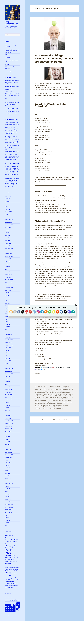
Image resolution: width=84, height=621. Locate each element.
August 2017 (8, 462)
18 (8, 608)
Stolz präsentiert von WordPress (61, 419)
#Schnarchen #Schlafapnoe (64, 399)
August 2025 (8, 227)
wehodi (45, 386)
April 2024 (7, 269)
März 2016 (7, 496)
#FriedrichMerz (10, 555)
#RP (56, 397)
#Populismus (11, 570)
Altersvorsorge (9, 578)
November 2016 (9, 483)
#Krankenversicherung (45, 392)
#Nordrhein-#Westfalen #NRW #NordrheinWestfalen (54, 394)
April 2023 (7, 300)
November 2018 (9, 423)
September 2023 (9, 287)
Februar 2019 (8, 415)
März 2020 (7, 387)
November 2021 (9, 342)
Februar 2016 (8, 499)
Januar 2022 (8, 337)
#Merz (8, 564)
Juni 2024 (7, 264)
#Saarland (66, 397)
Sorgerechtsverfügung (62, 405)
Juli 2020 (7, 376)
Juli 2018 (7, 434)
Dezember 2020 (9, 366)
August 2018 (8, 431)
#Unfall (49, 400)
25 (8, 611)
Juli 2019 (7, 402)
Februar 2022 (8, 334)
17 (6, 608)
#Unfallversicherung (57, 400)
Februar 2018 (8, 447)
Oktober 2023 (8, 285)
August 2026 (8, 196)
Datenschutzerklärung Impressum (43, 419)
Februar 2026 (8, 211)
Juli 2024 (7, 261)
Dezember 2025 (9, 217)
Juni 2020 (7, 379)
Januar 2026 (8, 214)
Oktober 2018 (8, 426)
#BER (53, 388)
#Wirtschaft (16, 573)
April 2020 (7, 384)
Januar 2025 (8, 245)
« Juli (8, 615)
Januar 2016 (8, 502)
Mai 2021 (7, 353)
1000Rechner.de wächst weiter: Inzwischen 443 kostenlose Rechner (12, 82)
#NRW (56, 395)
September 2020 (9, 373)
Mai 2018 (7, 439)
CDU (15, 578)
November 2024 (9, 251)
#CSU (6, 542)
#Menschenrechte (15, 561)
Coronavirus (11, 579)
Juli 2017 (7, 465)
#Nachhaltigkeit (15, 569)
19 (10, 608)
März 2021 (7, 358)
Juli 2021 (7, 350)
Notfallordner (16, 583)
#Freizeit (71, 389)
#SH (36, 400)
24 (6, 611)
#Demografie (51, 389)
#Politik (7, 570)
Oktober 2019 (8, 400)
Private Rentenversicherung (41, 403)
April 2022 (7, 329)
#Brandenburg (65, 388)
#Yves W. (6, 575)
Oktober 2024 (8, 253)
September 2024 (9, 256)
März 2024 (7, 272)
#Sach (71, 397)
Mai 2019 (7, 407)
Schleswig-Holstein (51, 405)
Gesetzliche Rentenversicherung (57, 402)
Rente (60, 403)
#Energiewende (10, 546)
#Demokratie (12, 542)
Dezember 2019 (9, 394)
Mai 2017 (7, 470)
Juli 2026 (7, 198)
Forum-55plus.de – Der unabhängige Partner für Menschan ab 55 (12, 50)
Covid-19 (16, 579)
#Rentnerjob (42, 397)
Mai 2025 (7, 235)
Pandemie (6, 585)
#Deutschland (9, 544)
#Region (37, 397)
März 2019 (7, 413)
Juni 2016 (7, 488)
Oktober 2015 (8, 509)
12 (10, 606)
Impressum (7, 57)
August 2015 (8, 515)
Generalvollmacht (44, 402)
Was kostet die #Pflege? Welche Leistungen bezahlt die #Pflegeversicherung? (54, 58)
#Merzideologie (8, 569)
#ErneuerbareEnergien (11, 547)
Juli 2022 (7, 321)
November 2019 (9, 397)
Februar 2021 (8, 360)
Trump (6, 587)
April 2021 (7, 355)
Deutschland (9, 582)
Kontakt (7, 64)
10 (6, 606)
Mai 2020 (7, 381)
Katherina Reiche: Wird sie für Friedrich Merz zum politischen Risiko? (12, 157)
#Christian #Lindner (12, 539)
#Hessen (46, 391)
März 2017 (7, 475)
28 (14, 611)
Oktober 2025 (8, 222)
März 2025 (7, 240)
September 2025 (9, 224)
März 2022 (7, 332)
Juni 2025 (7, 232)
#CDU (7, 537)
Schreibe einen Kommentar (56, 408)
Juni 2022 (7, 324)
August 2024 (8, 258)
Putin (9, 585)
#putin (16, 570)
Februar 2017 (8, 478)
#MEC (53, 392)
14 (14, 606)
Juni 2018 (7, 436)
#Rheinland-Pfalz (50, 397)
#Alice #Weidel (12, 535)
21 (14, 608)
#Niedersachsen (63, 394)
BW (13, 578)
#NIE (57, 394)
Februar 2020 (8, 389)
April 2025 (7, 238)
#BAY (38, 388)
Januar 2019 (8, 418)
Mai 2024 (7, 266)
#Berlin (56, 388)
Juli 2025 (7, 230)
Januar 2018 (8, 449)
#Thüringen (44, 400)
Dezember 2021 (9, 339)
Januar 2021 (8, 363)
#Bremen (37, 389)
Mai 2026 (7, 204)
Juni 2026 (7, 201)
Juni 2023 (7, 295)
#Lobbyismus (17, 559)
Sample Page (8, 71)
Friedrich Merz (9, 583)
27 (12, 611)
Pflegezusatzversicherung (41, 408)
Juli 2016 (7, 486)
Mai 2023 (7, 298)
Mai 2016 (7, 491)
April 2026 (7, 206)
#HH (50, 391)
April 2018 (7, 441)
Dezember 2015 (9, 504)
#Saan (58, 397)
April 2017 (7, 473)
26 (10, 611)
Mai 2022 (7, 326)
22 (16, 608)
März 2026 (7, 209)
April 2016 (7, 494)
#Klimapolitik (16, 557)
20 (12, 608)
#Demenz (44, 389)
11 (8, 606)
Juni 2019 (7, 405)
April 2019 (7, 410)
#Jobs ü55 (62, 391)
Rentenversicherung (14, 585)
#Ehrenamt (65, 389)
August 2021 (8, 347)
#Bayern (42, 388)
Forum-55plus (57, 406)
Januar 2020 (8, 392)
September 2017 (9, 460)
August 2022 (8, 319)
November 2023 (9, 282)
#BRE (71, 388)
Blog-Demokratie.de (11, 22)
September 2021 (9, 345)
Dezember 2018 (9, 421)
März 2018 (7, 444)
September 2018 (9, 428)
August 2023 (8, 290)
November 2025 (9, 219)
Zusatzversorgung (47, 406)
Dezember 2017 (9, 452)
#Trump (8, 573)
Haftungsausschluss (10, 54)
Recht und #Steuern (54, 403)
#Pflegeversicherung (64, 395)
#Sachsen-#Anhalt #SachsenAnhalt (48, 399)
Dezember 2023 (9, 279)
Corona (7, 579)
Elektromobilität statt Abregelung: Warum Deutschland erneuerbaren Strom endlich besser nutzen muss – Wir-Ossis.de (12, 153)
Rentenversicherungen (40, 405)
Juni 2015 (7, 520)
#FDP (18, 547)
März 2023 (7, 303)
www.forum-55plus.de (46, 363)
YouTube (10, 587)
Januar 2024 (8, 277)
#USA (12, 573)
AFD (10, 575)
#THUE (39, 400)
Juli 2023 (7, 292)
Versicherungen (39, 406)
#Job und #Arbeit (55, 391)
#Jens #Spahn (9, 557)
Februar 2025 (8, 243)
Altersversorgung (66, 400)
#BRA (60, 388)
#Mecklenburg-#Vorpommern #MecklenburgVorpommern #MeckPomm (52, 393)
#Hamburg (37, 391)
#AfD (6, 535)
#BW (41, 389)
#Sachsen (37, 399)
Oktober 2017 (8, 457)
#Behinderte (48, 388)
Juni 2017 (7, 468)
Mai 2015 (7, 522)
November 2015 (9, 507)
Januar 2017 (8, 481)
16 (18, 606)
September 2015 (9, 512)
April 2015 (7, 525)
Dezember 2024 (9, 248)
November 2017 (9, 454)
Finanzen (37, 402)
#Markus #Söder (8, 561)
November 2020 (9, 368)
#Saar (62, 397)
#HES (42, 391)
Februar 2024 (8, 274)
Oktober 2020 (8, 371)
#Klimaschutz (9, 560)
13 (12, 606)
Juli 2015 (7, 517)
